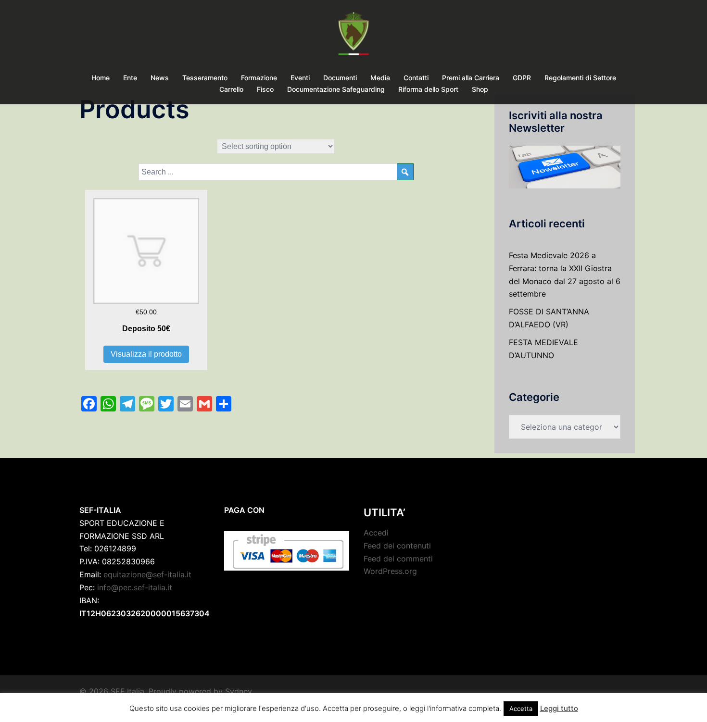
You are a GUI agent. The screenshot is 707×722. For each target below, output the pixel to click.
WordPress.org (390, 571)
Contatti (416, 78)
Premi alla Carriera (470, 78)
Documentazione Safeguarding (336, 89)
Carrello (231, 89)
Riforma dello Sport (428, 89)
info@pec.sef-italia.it (134, 587)
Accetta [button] (520, 708)
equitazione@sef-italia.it (147, 574)
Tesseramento (204, 78)
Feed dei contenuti (397, 545)
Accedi (376, 532)
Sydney (238, 691)
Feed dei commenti (398, 558)
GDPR (522, 78)
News (160, 78)
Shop (480, 89)
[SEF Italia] (353, 36)
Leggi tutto (559, 708)
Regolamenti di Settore (580, 78)
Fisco (265, 89)
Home (100, 78)
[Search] (405, 171)
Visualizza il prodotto (146, 354)
